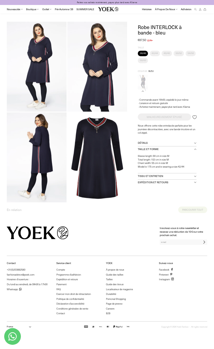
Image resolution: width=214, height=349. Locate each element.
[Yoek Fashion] (108, 9)
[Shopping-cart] (205, 9)
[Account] (200, 9)
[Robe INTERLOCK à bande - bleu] (143, 82)
